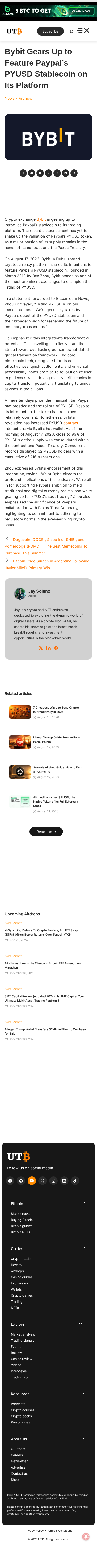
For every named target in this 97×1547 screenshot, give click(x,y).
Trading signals (22, 1340)
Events (16, 1347)
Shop (15, 1479)
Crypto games (22, 1295)
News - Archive (18, 98)
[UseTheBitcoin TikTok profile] (75, 1180)
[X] (41, 648)
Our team (18, 1449)
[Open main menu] (83, 31)
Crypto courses (22, 1410)
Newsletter (19, 1461)
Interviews (19, 1371)
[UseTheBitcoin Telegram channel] (21, 1180)
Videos (16, 1365)
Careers (17, 1455)
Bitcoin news (20, 1214)
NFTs (15, 1308)
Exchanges (19, 1283)
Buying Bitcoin (22, 1220)
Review (16, 1353)
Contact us (19, 1473)
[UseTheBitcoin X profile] (42, 1180)
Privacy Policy (34, 1530)
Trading (17, 1301)
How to (16, 1265)
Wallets (16, 1289)
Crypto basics (21, 1259)
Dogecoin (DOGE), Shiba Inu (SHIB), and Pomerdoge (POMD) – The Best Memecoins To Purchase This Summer (46, 546)
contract (70, 423)
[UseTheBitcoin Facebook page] (10, 1180)
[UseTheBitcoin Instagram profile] (53, 1180)
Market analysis (23, 1334)
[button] (48, 1203)
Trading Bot (20, 1377)
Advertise (18, 1467)
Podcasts (18, 1404)
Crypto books (21, 1416)
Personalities (20, 1422)
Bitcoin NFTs (20, 1232)
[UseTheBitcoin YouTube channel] (32, 1180)
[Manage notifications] (86, 1536)
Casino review (21, 1359)
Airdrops (17, 1271)
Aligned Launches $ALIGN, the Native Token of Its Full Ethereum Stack (55, 802)
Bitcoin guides (21, 1226)
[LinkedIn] (48, 648)
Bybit (41, 219)
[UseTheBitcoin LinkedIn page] (64, 1180)
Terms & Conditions (59, 1530)
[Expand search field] (71, 33)
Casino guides (21, 1277)
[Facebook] (56, 648)
